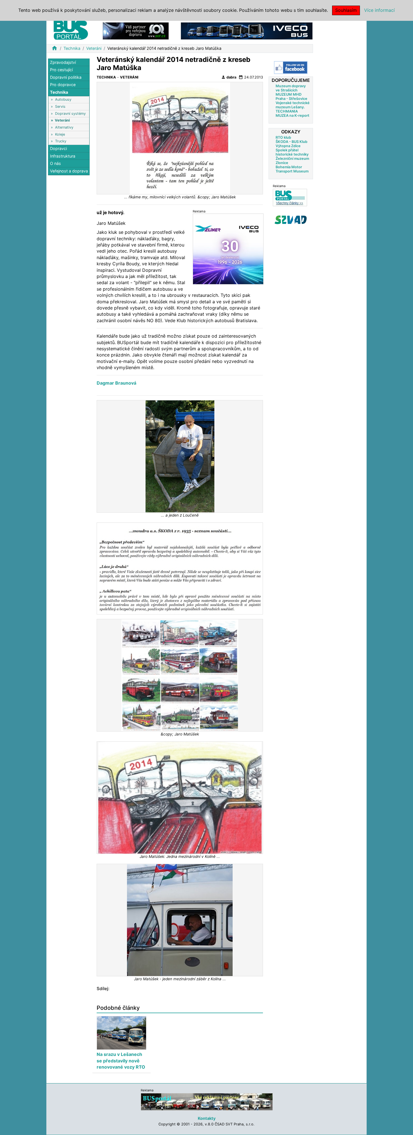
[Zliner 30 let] (228, 249)
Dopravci (58, 148)
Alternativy (64, 127)
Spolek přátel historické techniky (292, 152)
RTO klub (283, 137)
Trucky (60, 141)
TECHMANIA (287, 111)
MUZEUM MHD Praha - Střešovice (291, 96)
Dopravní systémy (70, 113)
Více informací (379, 10)
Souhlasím (346, 10)
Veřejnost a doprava (69, 171)
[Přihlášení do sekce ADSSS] (291, 220)
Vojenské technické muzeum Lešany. (293, 105)
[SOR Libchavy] (136, 30)
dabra (228, 77)
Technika (71, 48)
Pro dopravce (63, 84)
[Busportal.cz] (71, 29)
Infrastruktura (62, 156)
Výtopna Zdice (288, 146)
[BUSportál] (207, 1102)
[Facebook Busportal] (291, 68)
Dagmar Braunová (116, 383)
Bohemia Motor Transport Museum (292, 169)
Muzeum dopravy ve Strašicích (291, 88)
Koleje (60, 134)
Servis (60, 106)
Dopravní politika (65, 77)
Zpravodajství (63, 62)
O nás (55, 163)
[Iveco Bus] (247, 30)
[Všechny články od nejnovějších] (290, 197)
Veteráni (93, 48)
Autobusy (63, 100)
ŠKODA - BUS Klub (291, 142)
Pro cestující (61, 70)
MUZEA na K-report (292, 115)
